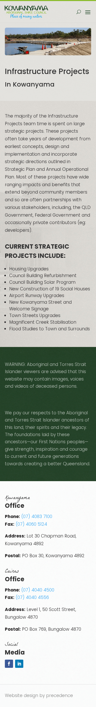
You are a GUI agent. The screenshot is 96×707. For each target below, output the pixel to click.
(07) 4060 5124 (31, 524)
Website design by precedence (39, 695)
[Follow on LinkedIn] (19, 664)
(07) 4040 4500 (37, 590)
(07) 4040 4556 (32, 597)
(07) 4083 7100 (36, 516)
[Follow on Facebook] (9, 664)
